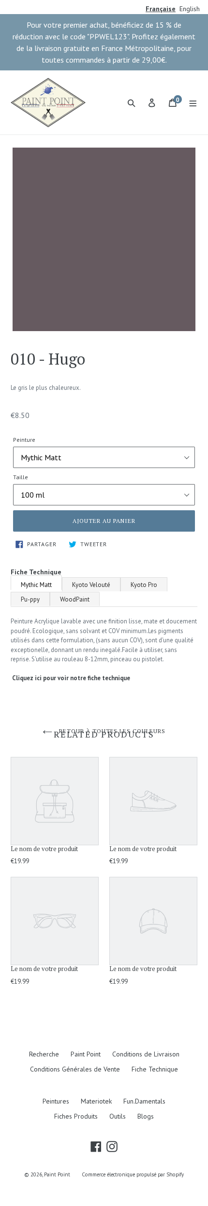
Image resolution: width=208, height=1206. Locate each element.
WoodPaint (74, 599)
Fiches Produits (76, 1116)
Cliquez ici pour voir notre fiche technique (71, 678)
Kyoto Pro (144, 585)
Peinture (24, 439)
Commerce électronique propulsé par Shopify (133, 1174)
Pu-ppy (30, 599)
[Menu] (193, 102)
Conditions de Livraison (145, 1054)
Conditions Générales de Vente (75, 1069)
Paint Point (86, 1054)
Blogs (145, 1116)
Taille (20, 477)
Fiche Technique (155, 1069)
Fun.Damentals (144, 1101)
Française (161, 8)
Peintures (56, 1101)
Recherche (44, 1054)
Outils (117, 1116)
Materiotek (96, 1101)
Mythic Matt (36, 585)
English (189, 8)
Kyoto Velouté (91, 585)
